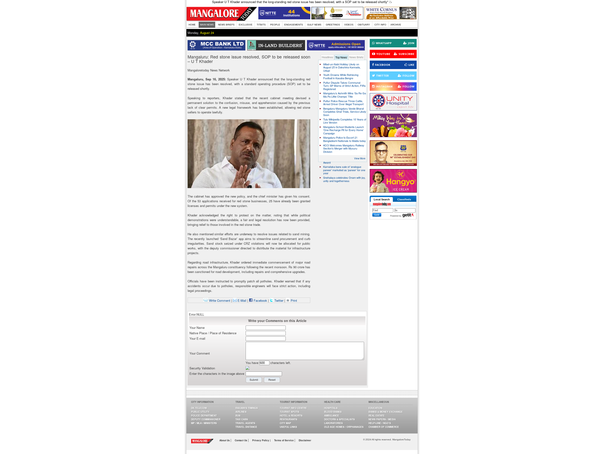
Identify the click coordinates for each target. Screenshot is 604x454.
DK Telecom (199, 408)
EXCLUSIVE (245, 24)
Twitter (278, 300)
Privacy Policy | (261, 440)
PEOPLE (275, 24)
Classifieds (404, 199)
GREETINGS (333, 24)
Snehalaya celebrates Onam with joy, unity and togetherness (344, 179)
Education (375, 408)
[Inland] (277, 49)
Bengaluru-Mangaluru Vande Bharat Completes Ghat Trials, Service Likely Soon (344, 112)
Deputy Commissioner (205, 419)
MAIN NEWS (207, 24)
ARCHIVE (395, 24)
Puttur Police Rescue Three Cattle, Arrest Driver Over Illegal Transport (343, 102)
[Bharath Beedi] (393, 164)
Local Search (382, 199)
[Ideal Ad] (393, 136)
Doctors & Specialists (339, 419)
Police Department (204, 415)
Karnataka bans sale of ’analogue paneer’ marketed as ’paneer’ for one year (344, 170)
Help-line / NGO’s (380, 423)
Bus (237, 415)
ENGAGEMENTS (293, 24)
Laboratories (333, 423)
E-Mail (241, 300)
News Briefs (356, 57)
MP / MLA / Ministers (204, 423)
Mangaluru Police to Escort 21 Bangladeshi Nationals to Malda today (344, 139)
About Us (225, 440)
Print (293, 300)
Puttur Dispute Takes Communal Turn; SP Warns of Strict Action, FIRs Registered (344, 86)
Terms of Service (284, 440)
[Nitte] (284, 18)
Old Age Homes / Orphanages (344, 427)
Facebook (260, 300)
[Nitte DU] (337, 49)
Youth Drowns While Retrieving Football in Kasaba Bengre (340, 76)
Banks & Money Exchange (386, 411)
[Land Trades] (337, 18)
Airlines (241, 411)
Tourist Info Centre (293, 408)
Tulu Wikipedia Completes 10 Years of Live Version (344, 120)
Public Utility (200, 411)
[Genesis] (390, 18)
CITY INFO (380, 24)
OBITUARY (364, 24)
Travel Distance (246, 427)
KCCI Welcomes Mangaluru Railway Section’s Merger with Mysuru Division (343, 148)
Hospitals (331, 408)
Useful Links (288, 427)
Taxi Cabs (241, 419)
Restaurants (288, 419)
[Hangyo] (393, 191)
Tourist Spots (289, 411)
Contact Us (241, 440)
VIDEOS (348, 24)
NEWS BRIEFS (226, 24)
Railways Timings (246, 408)
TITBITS (261, 24)
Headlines (327, 57)
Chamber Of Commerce (384, 427)
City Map (285, 423)
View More (359, 158)
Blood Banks (333, 411)
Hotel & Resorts (291, 415)
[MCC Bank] (217, 49)
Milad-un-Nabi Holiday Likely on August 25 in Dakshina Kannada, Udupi (342, 67)
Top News (341, 57)
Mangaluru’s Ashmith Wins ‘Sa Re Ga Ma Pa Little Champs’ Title (344, 94)
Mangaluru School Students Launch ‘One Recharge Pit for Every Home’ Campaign (343, 130)
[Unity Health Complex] (393, 109)
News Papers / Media (382, 419)
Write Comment (219, 300)
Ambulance (331, 415)
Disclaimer (305, 440)
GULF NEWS (314, 24)
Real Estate (377, 415)
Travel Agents (245, 423)
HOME (192, 24)
